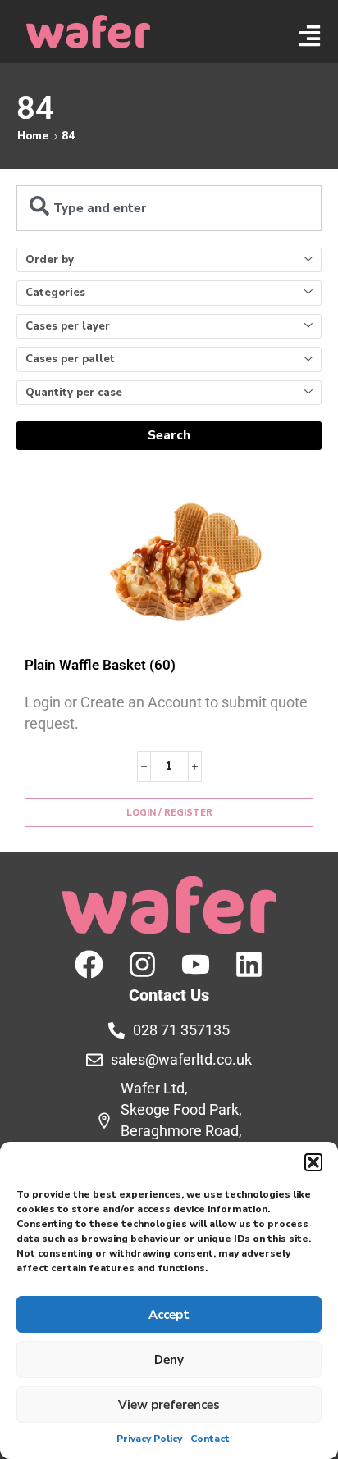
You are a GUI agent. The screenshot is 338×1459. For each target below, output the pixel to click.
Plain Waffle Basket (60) (100, 665)
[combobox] (169, 208)
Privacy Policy (149, 1438)
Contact (210, 1438)
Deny (169, 1360)
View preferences (169, 1405)
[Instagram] (142, 964)
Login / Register (169, 813)
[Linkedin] (249, 964)
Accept (169, 1315)
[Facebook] (89, 964)
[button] (313, 1162)
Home (32, 136)
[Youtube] (195, 964)
